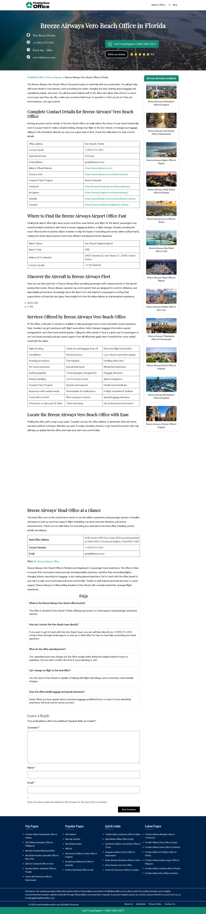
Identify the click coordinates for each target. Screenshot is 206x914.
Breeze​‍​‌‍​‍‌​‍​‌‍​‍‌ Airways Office (48, 561)
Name (31, 767)
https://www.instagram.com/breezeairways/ (106, 192)
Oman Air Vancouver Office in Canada (122, 870)
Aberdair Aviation (72, 839)
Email (30, 782)
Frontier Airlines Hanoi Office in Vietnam (162, 847)
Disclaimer (141, 904)
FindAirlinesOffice (36, 77)
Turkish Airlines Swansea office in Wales (123, 834)
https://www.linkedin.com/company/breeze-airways (110, 198)
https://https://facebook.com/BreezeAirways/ (107, 186)
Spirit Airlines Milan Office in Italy (119, 839)
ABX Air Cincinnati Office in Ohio (39, 863)
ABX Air (68, 848)
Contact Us (169, 904)
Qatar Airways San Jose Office (118, 865)
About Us (128, 904)
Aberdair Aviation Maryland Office (40, 850)
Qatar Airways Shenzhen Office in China (122, 860)
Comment (33, 727)
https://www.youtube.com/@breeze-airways (107, 204)
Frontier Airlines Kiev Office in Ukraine (161, 873)
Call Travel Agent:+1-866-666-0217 (135, 44)
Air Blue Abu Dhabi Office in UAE (79, 870)
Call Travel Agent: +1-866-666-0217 (103, 910)
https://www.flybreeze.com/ (99, 168)
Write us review (116, 54)
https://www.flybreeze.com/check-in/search (106, 174)
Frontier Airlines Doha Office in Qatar (161, 842)
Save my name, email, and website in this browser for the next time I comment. (67, 802)
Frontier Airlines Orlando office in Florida (162, 868)
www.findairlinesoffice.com (48, 904)
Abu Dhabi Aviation (73, 843)
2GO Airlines (70, 834)
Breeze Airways (54, 77)
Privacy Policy (155, 904)
